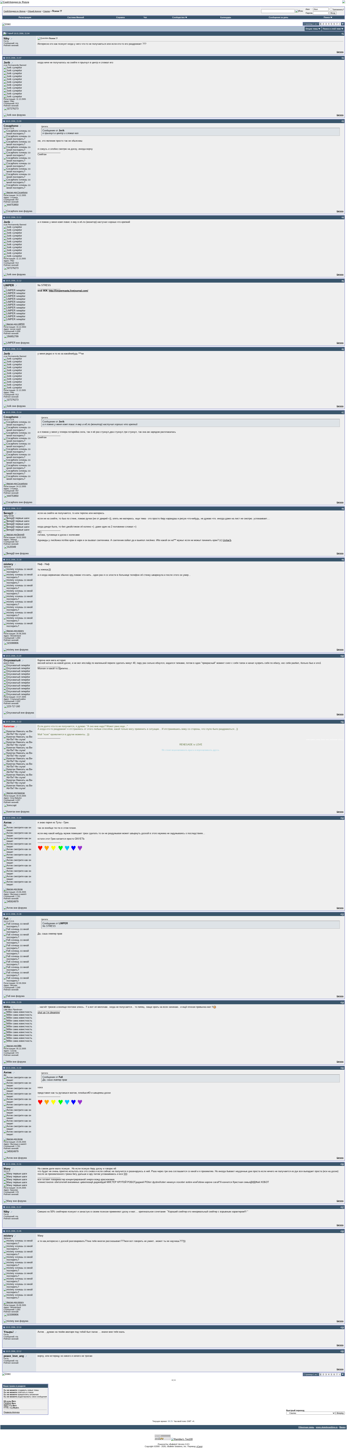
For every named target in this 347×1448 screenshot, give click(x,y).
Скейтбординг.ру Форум (14, 11)
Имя (308, 9)
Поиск (327, 17)
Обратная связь (306, 1427)
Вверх (342, 1427)
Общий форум (34, 11)
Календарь (225, 17)
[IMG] (6, 1405)
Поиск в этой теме (332, 29)
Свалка (46, 11)
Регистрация (25, 17)
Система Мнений (75, 17)
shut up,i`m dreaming (49, 1012)
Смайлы (7, 1403)
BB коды (7, 1401)
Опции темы (312, 29)
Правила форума (12, 1412)
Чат (145, 17)
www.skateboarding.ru (327, 1427)
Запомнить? (338, 9)
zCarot (199, 1446)
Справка (120, 17)
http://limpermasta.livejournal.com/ (68, 290)
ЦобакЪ (227, 540)
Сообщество (178, 17)
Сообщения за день (278, 17)
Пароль (309, 13)
